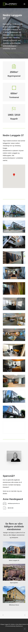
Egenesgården (14, 582)
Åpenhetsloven (19, 626)
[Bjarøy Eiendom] (10, 4)
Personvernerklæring (10, 626)
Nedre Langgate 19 (14, 560)
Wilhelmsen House (14, 605)
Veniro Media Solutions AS (22, 624)
